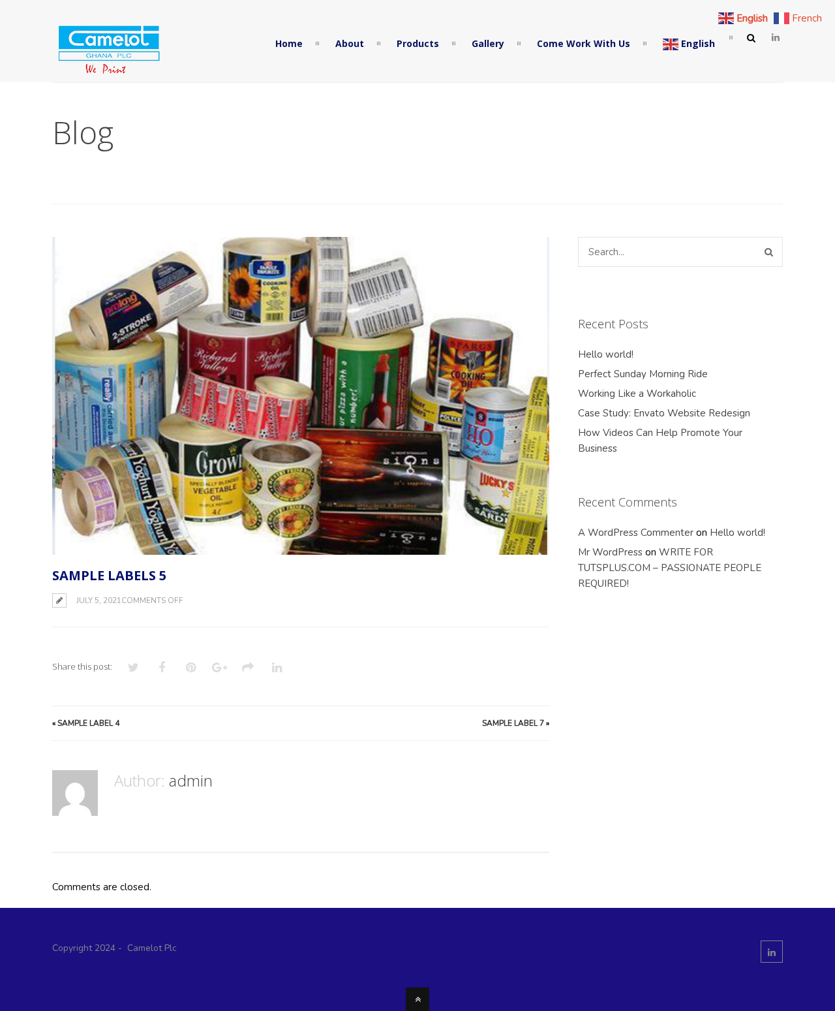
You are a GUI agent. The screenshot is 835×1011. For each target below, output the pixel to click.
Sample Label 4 (88, 723)
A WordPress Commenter (635, 532)
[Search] (769, 252)
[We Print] (107, 71)
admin (191, 780)
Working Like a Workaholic (637, 393)
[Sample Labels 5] (300, 396)
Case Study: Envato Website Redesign (664, 413)
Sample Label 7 (513, 723)
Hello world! (605, 354)
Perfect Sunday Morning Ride (643, 374)
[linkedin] (775, 38)
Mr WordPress (610, 552)
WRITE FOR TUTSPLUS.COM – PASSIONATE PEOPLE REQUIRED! (669, 568)
